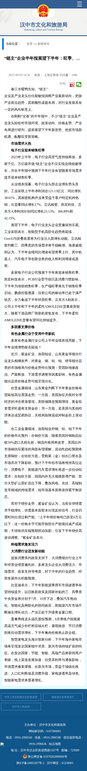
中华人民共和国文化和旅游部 (20, 697)
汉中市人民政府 (21, 706)
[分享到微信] (79, 84)
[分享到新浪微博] (72, 84)
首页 (30, 43)
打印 (62, 83)
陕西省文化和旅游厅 (63, 697)
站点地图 (55, 744)
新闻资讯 (43, 43)
